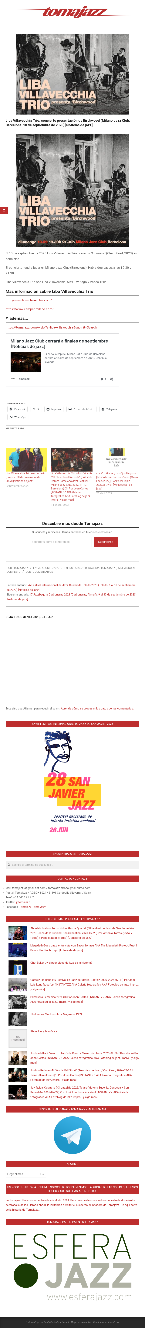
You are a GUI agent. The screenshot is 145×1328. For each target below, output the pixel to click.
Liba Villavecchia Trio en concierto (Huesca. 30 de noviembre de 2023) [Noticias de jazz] (26, 477)
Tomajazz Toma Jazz (32, 907)
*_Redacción (90, 567)
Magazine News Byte (81, 1322)
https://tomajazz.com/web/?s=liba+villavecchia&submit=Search (51, 327)
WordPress (113, 1322)
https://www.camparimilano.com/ (30, 309)
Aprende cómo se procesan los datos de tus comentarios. (97, 708)
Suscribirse (105, 542)
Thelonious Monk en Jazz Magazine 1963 (56, 1014)
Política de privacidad (37, 1322)
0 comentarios (43, 571)
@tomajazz (23, 902)
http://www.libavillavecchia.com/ (29, 300)
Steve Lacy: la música (43, 1031)
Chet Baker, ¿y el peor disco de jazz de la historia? (61, 962)
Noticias (75, 567)
